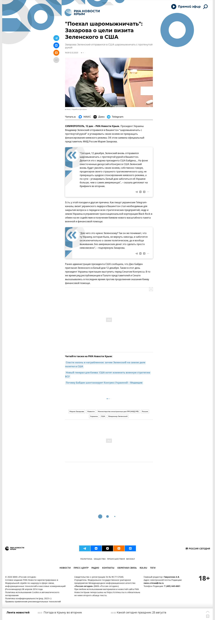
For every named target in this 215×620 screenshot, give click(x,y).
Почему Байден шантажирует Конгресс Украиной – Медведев (104, 383)
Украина (94, 416)
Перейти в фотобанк (79, 109)
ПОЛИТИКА (86, 559)
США (103, 416)
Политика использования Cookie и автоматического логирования (32, 594)
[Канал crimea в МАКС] (130, 548)
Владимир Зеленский (118, 416)
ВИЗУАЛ (130, 559)
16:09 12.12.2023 (71, 53)
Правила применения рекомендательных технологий (33, 601)
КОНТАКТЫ (108, 568)
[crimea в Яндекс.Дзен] (107, 548)
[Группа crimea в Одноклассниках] (118, 548)
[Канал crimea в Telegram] (84, 548)
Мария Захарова (76, 411)
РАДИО (95, 568)
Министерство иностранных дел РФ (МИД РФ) (118, 411)
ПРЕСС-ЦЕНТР (81, 568)
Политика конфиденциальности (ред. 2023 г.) (28, 598)
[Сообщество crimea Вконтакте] (96, 548)
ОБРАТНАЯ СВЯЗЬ (127, 568)
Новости (91, 411)
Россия (145, 411)
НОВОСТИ (65, 568)
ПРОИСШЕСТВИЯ (116, 559)
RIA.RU (143, 568)
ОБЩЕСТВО (100, 559)
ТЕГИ (152, 568)
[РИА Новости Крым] (82, 12)
